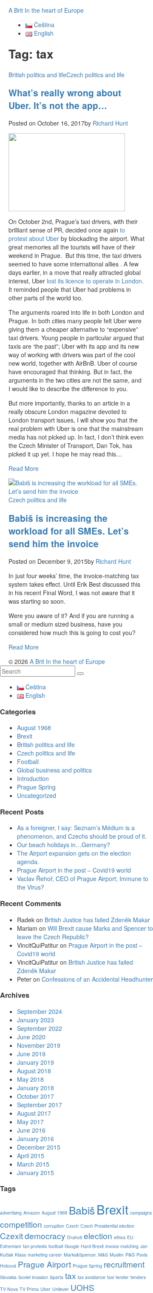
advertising (11, 1212)
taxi (110, 1277)
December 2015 (38, 1147)
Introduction (33, 778)
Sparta (56, 1277)
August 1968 (34, 727)
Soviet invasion (33, 1277)
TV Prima (29, 1289)
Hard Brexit (92, 1246)
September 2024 (39, 1011)
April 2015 (30, 1155)
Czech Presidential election (107, 1226)
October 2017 (35, 1096)
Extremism (10, 1246)
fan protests (35, 1246)
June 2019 (31, 1054)
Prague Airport (44, 1264)
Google (72, 1246)
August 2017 (34, 1113)
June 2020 (31, 1037)
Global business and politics (54, 770)
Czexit (11, 1235)
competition (21, 1224)
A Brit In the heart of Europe (46, 10)
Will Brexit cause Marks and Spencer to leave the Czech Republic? (85, 932)
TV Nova (9, 1289)
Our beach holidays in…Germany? (63, 844)
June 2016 (31, 1130)
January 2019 (35, 1062)
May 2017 (30, 1121)
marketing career (45, 1254)
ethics (119, 1237)
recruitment (124, 1264)
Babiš (82, 1210)
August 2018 (34, 1070)
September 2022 (39, 1028)
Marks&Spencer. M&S (86, 1254)
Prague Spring (36, 787)
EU (130, 1237)
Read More (23, 468)
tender (122, 1277)
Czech (72, 1226)
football (55, 1246)
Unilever (60, 1289)
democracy (45, 1235)
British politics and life (37, 74)
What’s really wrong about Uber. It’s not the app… (64, 99)
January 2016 (35, 1138)
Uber (45, 1289)
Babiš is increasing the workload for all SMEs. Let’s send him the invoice (68, 531)
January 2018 (35, 1087)
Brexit (24, 736)
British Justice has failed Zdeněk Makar (97, 919)
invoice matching (122, 1246)
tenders (138, 1277)
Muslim (117, 1254)
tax (70, 1275)
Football (28, 761)
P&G (130, 1254)
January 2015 (35, 1172)
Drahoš (74, 1237)
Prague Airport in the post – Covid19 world (74, 870)
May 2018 (30, 1079)
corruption (54, 1226)
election (98, 1235)
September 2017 (39, 1104)
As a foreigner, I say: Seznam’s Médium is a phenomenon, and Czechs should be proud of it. (82, 831)
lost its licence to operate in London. (94, 281)
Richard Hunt (110, 123)
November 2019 (38, 1045)
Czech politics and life (95, 74)
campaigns (141, 1212)
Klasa (20, 1254)
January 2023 (35, 1020)
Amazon (31, 1212)
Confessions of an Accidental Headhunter (97, 979)
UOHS (82, 1287)
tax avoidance (91, 1277)
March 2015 (33, 1164)
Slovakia (8, 1277)
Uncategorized (36, 795)
